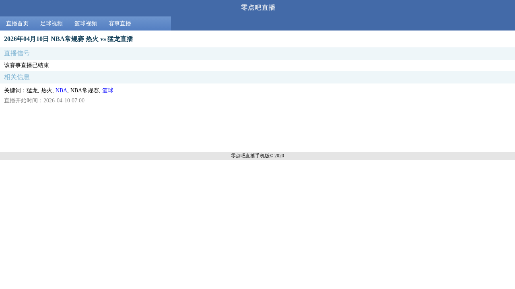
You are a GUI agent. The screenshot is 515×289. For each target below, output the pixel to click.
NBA (61, 91)
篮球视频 (85, 23)
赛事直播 (120, 23)
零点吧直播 (243, 156)
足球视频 (51, 23)
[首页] (257, 8)
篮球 (107, 91)
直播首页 (17, 23)
